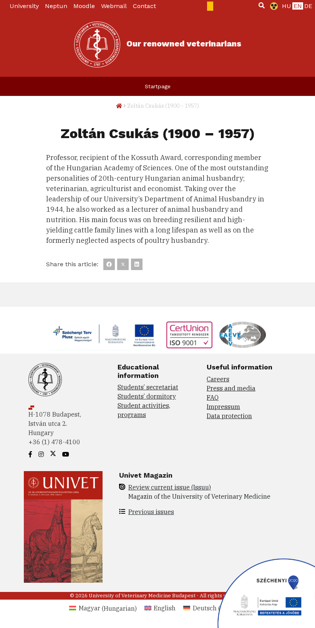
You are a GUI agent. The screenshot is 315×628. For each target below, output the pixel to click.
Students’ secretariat (148, 387)
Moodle (84, 6)
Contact (144, 6)
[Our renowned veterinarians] (97, 44)
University (24, 6)
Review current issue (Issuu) (169, 487)
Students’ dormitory (147, 396)
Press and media (231, 388)
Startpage (158, 86)
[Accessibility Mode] (272, 6)
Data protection (229, 416)
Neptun (56, 6)
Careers (218, 379)
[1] (261, 5)
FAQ (213, 397)
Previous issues (151, 512)
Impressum (223, 406)
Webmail (114, 6)
